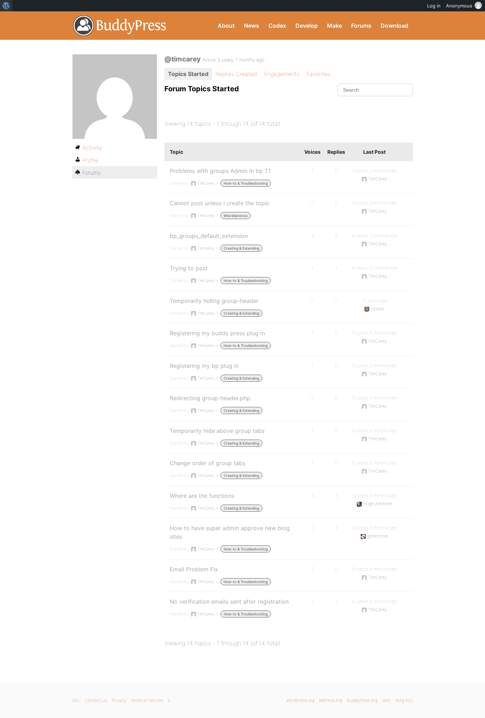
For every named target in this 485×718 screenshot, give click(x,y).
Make (334, 25)
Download (394, 25)
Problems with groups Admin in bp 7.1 (220, 170)
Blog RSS (404, 700)
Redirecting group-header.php (210, 398)
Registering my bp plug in (204, 365)
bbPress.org (330, 700)
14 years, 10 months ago (374, 235)
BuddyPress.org (120, 25)
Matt (386, 700)
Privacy (119, 700)
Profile (90, 160)
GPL (76, 700)
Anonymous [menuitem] (459, 6)
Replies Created (236, 73)
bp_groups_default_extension (209, 235)
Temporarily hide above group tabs (217, 430)
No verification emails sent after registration (229, 601)
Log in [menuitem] (434, 6)
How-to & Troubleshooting (246, 183)
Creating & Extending (241, 248)
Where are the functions (202, 495)
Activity (92, 147)
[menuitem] (6, 5)
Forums (361, 25)
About (226, 25)
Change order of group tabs (207, 463)
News (251, 25)
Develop (306, 25)
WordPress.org (301, 700)
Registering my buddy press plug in (217, 333)
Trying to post (189, 268)
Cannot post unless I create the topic (219, 203)
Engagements (281, 73)
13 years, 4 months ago (374, 170)
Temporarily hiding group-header (214, 300)
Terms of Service (147, 700)
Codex (277, 25)
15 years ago (374, 300)
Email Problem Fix (194, 569)
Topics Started (188, 73)
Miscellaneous (235, 215)
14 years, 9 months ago (374, 203)
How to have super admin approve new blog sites (230, 532)
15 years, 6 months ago (374, 333)
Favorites (318, 73)
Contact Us (96, 700)
